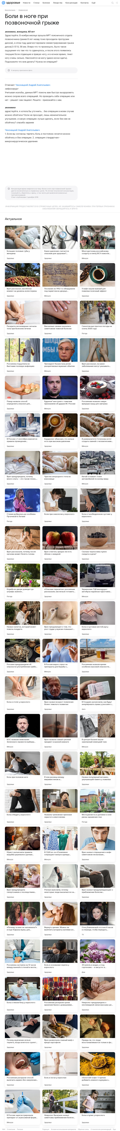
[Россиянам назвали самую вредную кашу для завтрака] (97, 393)
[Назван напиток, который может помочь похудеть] (22, 618)
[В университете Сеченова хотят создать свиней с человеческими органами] (97, 431)
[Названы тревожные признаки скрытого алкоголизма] (60, 806)
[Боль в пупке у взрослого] (97, 1107)
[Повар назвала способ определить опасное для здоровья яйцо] (22, 393)
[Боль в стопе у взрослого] (22, 694)
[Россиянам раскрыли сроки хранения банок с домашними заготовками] (60, 994)
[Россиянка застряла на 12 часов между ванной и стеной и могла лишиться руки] (22, 957)
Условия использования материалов (63, 1129)
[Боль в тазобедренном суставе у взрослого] (97, 506)
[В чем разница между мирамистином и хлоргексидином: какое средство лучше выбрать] (60, 769)
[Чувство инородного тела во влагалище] (60, 468)
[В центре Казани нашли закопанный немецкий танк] (97, 731)
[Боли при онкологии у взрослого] (60, 506)
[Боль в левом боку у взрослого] (22, 994)
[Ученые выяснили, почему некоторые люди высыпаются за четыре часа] (60, 881)
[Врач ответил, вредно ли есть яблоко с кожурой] (60, 543)
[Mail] (3, 3)
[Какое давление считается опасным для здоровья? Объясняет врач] (60, 243)
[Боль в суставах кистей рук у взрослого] (97, 618)
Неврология (23, 10)
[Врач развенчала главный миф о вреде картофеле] (60, 1032)
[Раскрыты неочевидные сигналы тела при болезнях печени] (22, 318)
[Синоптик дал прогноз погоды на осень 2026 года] (97, 318)
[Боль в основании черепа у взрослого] (60, 957)
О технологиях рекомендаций (101, 1129)
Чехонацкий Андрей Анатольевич (32, 85)
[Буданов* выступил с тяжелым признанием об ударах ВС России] (60, 393)
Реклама (20, 1129)
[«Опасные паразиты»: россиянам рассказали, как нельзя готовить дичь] (60, 581)
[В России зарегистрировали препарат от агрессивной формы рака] (22, 1107)
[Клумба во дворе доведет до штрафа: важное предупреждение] (22, 581)
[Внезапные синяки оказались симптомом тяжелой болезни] (60, 318)
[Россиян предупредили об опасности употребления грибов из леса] (22, 656)
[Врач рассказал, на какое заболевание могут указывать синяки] (97, 355)
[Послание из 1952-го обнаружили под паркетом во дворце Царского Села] (60, 280)
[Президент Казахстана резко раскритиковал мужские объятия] (60, 355)
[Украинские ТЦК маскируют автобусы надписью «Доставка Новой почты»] (97, 581)
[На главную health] (12, 3)
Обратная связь (83, 1129)
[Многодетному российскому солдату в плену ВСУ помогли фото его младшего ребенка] (97, 243)
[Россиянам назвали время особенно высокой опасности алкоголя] (97, 656)
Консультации (10, 10)
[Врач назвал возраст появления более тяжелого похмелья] (60, 694)
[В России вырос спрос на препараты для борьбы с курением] (60, 656)
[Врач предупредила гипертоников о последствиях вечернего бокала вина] (22, 881)
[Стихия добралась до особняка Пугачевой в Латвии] (22, 506)
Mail (3, 1129)
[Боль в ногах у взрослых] (60, 1069)
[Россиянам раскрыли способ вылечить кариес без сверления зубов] (22, 1069)
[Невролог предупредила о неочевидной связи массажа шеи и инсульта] (97, 994)
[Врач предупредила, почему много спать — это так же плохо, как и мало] (22, 468)
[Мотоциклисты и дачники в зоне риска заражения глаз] (97, 806)
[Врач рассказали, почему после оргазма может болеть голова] (22, 543)
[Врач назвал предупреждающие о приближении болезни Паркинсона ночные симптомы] (97, 881)
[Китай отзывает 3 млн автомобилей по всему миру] (97, 468)
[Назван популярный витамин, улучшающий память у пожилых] (97, 769)
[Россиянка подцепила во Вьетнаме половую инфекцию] (22, 355)
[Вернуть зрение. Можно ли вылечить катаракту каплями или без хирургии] (60, 919)
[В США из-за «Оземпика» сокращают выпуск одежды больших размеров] (60, 844)
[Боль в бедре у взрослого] (22, 806)
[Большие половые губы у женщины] (22, 243)
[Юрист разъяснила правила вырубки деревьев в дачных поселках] (22, 844)
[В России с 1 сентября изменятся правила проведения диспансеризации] (22, 431)
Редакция (45, 1129)
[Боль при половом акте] (22, 769)
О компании (11, 1129)
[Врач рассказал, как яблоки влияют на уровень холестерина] (22, 280)
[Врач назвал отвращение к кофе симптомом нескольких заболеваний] (97, 844)
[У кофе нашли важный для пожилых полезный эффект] (97, 280)
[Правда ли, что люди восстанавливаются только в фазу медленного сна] (97, 1032)
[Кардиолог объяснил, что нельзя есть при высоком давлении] (60, 431)
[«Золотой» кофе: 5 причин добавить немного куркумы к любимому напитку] (97, 1069)
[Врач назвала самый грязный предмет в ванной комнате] (60, 731)
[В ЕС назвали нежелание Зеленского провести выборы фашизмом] (22, 731)
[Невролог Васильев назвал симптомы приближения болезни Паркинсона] (60, 1107)
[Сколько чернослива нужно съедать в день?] (97, 543)
